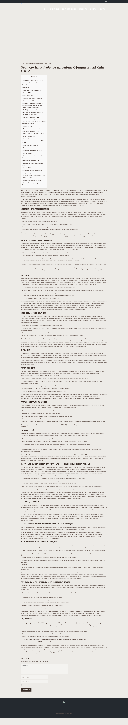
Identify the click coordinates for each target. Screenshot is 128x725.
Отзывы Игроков (27, 153)
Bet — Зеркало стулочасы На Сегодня (33, 129)
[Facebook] (106, 1)
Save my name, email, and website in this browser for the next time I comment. (48, 685)
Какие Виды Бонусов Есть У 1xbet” (32, 90)
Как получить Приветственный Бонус (33, 80)
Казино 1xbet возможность (30, 145)
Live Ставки (26, 148)
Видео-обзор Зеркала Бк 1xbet (31, 160)
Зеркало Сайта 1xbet (29, 136)
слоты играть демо (93, 236)
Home (48, 41)
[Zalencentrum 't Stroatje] (64, 702)
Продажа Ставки (27, 126)
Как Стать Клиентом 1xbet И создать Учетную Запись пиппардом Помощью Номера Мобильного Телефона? (32, 105)
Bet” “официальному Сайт (30, 110)
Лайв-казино (26, 87)
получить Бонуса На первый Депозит (33, 170)
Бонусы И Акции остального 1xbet (32, 173)
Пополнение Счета (28, 95)
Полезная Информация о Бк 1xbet (32, 98)
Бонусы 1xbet (27, 92)
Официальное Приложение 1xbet (32, 180)
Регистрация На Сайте (29, 100)
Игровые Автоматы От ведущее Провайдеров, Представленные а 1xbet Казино (32, 140)
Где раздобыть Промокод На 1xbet (32, 150)
